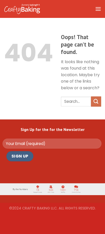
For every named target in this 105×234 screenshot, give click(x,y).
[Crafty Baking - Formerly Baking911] (22, 9)
